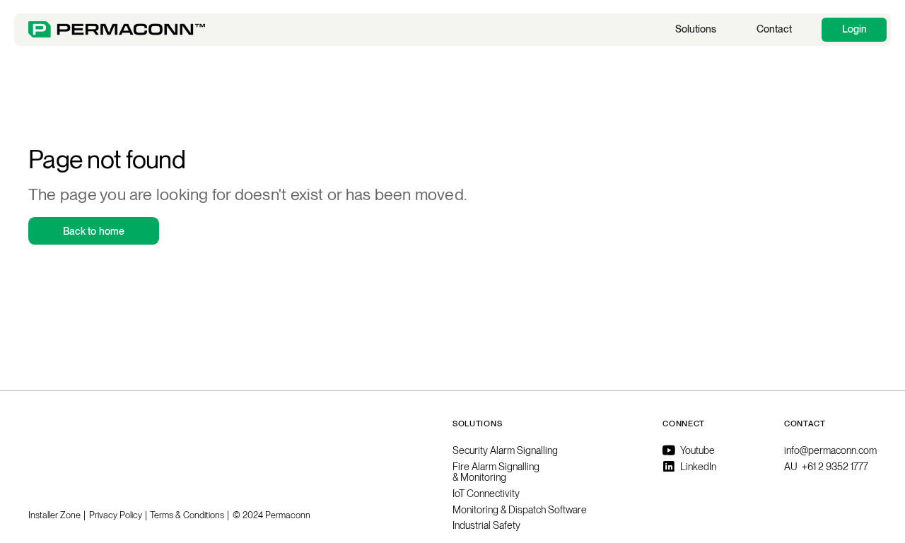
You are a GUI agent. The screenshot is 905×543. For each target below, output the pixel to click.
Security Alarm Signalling (505, 450)
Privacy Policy (115, 515)
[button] (695, 29)
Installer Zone (54, 515)
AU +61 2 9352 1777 (826, 466)
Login (854, 29)
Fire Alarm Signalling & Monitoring (495, 472)
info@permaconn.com (830, 450)
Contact (774, 29)
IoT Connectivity (486, 493)
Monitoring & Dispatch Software (519, 509)
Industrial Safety (486, 525)
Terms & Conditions (187, 515)
